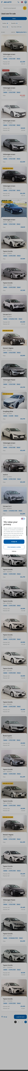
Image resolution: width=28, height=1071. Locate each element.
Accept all (14, 541)
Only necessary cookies (14, 547)
